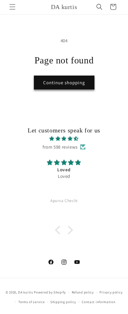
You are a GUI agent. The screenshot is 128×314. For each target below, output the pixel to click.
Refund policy (83, 292)
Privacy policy (110, 292)
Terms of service (31, 302)
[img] (64, 138)
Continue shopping (64, 82)
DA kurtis (25, 292)
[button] (12, 7)
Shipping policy (63, 302)
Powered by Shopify (50, 292)
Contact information (98, 302)
